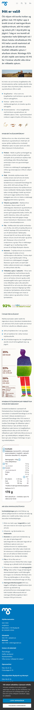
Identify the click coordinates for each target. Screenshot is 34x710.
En (30, 3)
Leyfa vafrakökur (17, 700)
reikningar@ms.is (15, 643)
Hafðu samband (7, 654)
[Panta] (25, 3)
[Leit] (22, 3)
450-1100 (5, 623)
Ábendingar (6, 652)
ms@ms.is (5, 625)
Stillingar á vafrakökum (17, 705)
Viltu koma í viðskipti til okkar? (13, 659)
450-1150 (5, 643)
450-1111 (4, 638)
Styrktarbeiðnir (7, 656)
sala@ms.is (12, 638)
